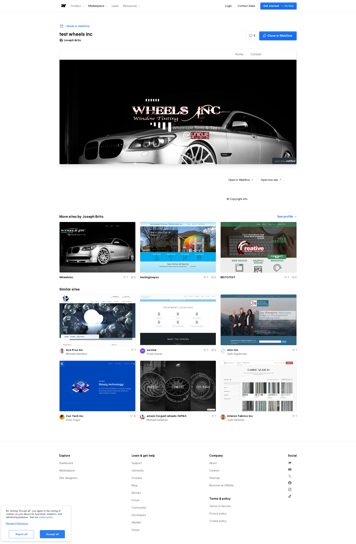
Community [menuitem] (139, 507)
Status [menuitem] (135, 529)
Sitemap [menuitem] (214, 477)
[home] (63, 6)
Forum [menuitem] (136, 500)
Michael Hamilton (76, 353)
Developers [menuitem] (139, 515)
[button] (77, 6)
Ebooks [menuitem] (136, 492)
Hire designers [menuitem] (68, 477)
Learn (115, 6)
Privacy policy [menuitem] (218, 513)
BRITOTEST (227, 277)
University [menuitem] (138, 470)
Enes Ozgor (73, 419)
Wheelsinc (66, 277)
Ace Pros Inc (74, 350)
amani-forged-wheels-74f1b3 (166, 416)
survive (151, 350)
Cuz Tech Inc (74, 416)
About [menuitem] (213, 463)
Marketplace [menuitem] (67, 470)
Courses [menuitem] (137, 477)
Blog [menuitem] (134, 485)
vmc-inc (232, 350)
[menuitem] (290, 463)
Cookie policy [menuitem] (218, 521)
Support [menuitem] (137, 463)
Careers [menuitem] (214, 470)
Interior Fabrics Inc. (240, 416)
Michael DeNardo (157, 419)
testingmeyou (149, 277)
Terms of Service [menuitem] (220, 506)
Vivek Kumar (154, 353)
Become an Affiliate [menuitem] (221, 485)
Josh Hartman (235, 419)
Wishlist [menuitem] (136, 522)
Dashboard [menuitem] (66, 463)
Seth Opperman (237, 353)
